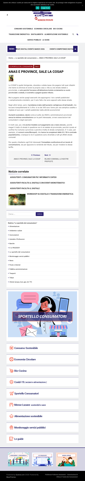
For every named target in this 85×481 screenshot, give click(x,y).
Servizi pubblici (34, 40)
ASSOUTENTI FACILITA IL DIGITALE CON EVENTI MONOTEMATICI (37, 183)
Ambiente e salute (15, 231)
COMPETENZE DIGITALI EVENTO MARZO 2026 (23, 49)
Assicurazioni (14, 235)
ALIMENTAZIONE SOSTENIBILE (56, 34)
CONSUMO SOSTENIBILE (23, 29)
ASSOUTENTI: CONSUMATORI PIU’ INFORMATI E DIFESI (33, 177)
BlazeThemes (11, 477)
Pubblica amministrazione (18, 269)
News (11, 261)
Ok (38, 8)
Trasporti (12, 273)
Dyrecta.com (20, 475)
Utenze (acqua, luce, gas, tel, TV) (20, 282)
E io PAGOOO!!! (14, 248)
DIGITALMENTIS (37, 34)
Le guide (45, 40)
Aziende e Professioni (17, 239)
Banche (12, 243)
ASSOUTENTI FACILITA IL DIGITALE (25, 188)
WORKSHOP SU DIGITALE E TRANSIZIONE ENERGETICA (50, 194)
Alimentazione (14, 226)
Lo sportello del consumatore (21, 66)
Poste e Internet (14, 265)
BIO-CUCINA (58, 29)
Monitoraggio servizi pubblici (19, 256)
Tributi (37, 66)
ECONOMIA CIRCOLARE (43, 29)
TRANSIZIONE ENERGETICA (19, 34)
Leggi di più (45, 8)
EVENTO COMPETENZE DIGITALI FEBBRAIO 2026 (64, 49)
